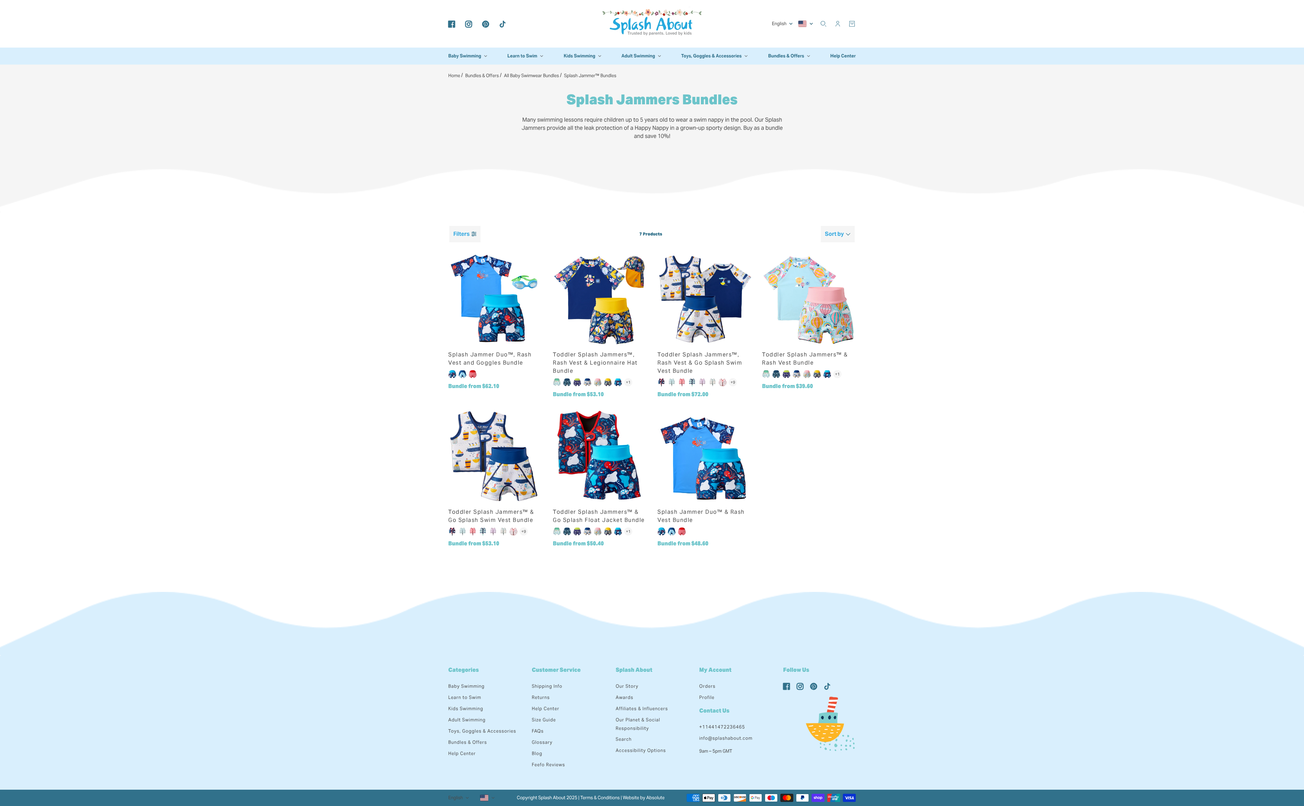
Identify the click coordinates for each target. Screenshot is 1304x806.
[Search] (823, 24)
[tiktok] (502, 24)
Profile (706, 697)
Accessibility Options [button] (641, 750)
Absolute (655, 798)
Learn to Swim (464, 697)
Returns (541, 697)
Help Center (462, 753)
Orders (707, 686)
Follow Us (796, 669)
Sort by (834, 234)
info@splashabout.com (726, 738)
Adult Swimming (467, 720)
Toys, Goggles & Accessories (482, 731)
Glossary (542, 742)
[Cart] (852, 24)
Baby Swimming (466, 686)
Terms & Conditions (600, 798)
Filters (461, 234)
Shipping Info (547, 686)
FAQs (538, 731)
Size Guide (544, 720)
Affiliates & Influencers (642, 709)
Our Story (627, 686)
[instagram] (469, 24)
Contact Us (714, 710)
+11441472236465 (722, 727)
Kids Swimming (465, 709)
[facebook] (452, 24)
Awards (624, 697)
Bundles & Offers (467, 742)
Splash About (634, 669)
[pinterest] (485, 24)
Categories (463, 669)
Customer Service (556, 669)
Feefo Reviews (548, 765)
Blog (537, 753)
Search (624, 739)
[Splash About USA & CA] (652, 24)
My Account (715, 669)
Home (454, 75)
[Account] (837, 24)
